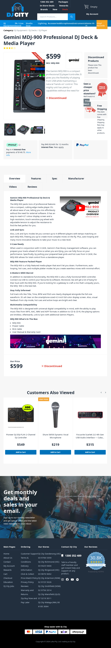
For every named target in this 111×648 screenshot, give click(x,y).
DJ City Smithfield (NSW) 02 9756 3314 (49, 588)
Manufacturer (76, 178)
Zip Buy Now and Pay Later (29, 600)
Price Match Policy (29, 578)
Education (8, 582)
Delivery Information (26, 567)
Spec (54, 178)
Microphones (66, 23)
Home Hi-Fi (90, 24)
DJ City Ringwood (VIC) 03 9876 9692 (48, 572)
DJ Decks (33, 30)
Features (36, 178)
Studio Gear (29, 24)
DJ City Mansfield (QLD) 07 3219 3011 (49, 596)
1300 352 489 (46, 1)
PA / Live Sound (19, 24)
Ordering (25, 546)
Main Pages (9, 546)
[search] (52, 16)
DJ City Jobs (9, 586)
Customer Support (29, 553)
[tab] (15, 178)
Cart (5, 574)
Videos (13, 186)
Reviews (32, 186)
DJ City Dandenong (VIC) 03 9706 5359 (49, 555)
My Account (92, 14)
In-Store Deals (47, 5)
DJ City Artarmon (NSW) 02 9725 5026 (49, 580)
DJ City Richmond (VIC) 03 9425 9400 (48, 563)
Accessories (53, 23)
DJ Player (43, 30)
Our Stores (43, 546)
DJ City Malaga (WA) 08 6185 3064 (49, 604)
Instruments (79, 23)
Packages (63, 1)
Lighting (42, 23)
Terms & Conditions (26, 559)
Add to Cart (21, 452)
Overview (14, 178)
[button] (101, 393)
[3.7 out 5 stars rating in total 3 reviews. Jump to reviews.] (55, 48)
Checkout (8, 578)
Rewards (63, 5)
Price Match (87, 102)
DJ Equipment (9, 24)
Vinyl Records (101, 24)
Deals (65, 9)
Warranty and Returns (27, 592)
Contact (7, 561)
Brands (44, 9)
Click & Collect (27, 574)
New (55, 9)
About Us (8, 557)
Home (6, 553)
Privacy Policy (90, 496)
